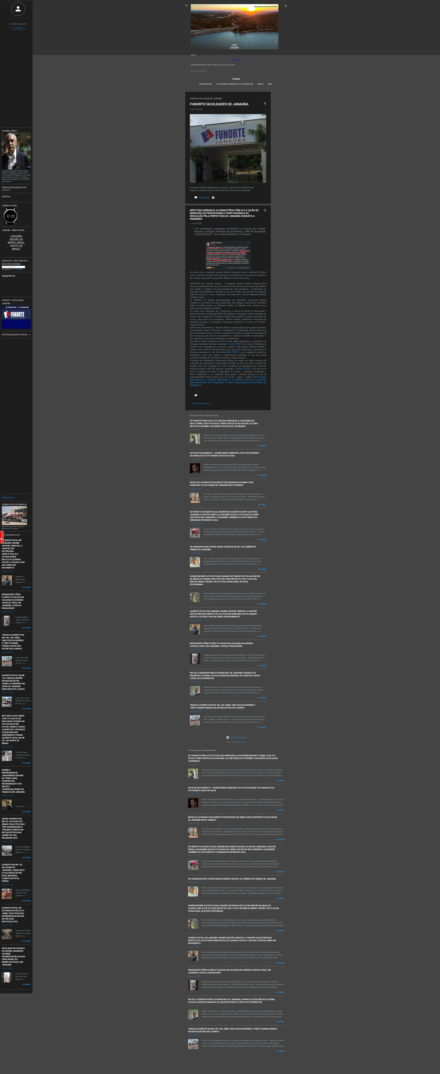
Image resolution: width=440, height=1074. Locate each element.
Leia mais (262, 446)
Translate (19, 269)
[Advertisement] (280, 126)
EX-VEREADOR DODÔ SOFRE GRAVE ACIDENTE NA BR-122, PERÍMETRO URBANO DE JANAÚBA (232, 879)
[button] (264, 104)
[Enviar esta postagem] (213, 198)
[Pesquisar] (286, 6)
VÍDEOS (260, 84)
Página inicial (205, 84)
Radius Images (242, 742)
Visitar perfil (18, 28)
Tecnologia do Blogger (237, 737)
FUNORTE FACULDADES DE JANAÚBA (219, 104)
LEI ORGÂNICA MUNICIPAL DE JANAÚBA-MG (234, 84)
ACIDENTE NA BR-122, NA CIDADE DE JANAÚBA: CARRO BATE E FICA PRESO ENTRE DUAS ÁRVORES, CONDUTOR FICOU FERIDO (13, 872)
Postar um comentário (200, 403)
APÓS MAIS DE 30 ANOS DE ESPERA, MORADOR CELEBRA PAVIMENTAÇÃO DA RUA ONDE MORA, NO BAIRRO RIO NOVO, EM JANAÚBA (13, 956)
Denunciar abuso (8, 497)
